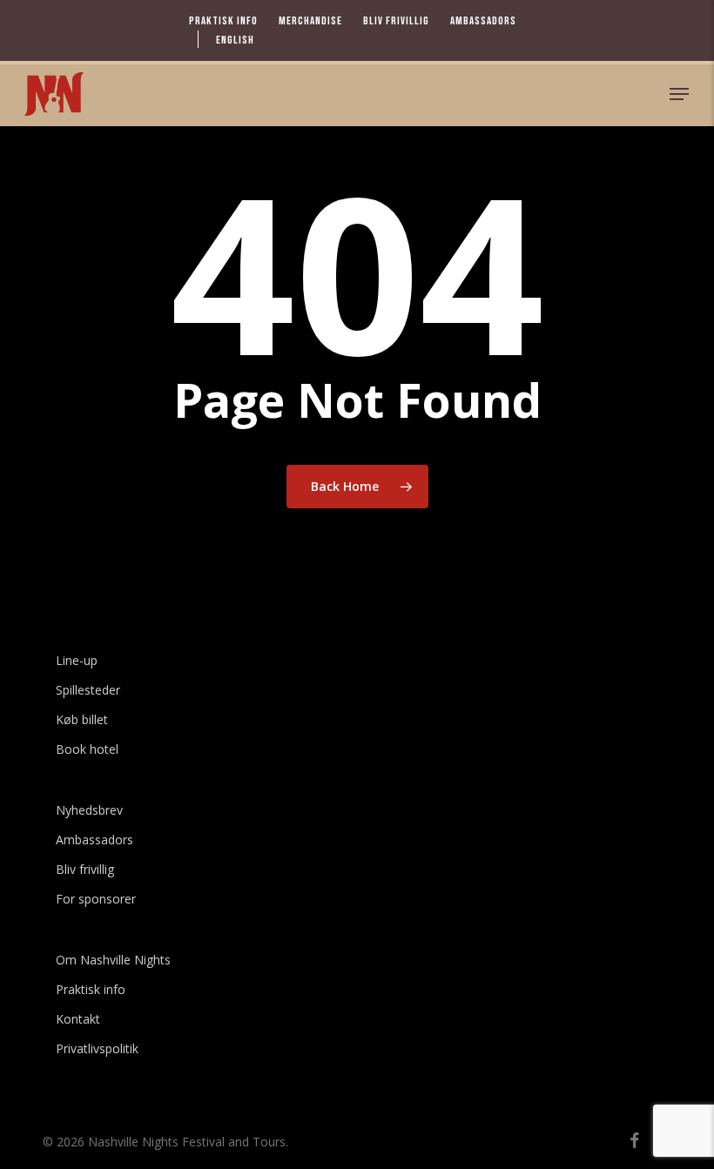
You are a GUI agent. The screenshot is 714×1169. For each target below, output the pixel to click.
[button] (679, 94)
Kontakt (78, 1019)
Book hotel (87, 749)
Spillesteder (88, 690)
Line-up (77, 660)
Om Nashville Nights (113, 959)
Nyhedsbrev (89, 810)
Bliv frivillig (85, 869)
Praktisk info (90, 989)
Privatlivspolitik (97, 1048)
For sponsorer (96, 898)
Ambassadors (94, 839)
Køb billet (82, 719)
